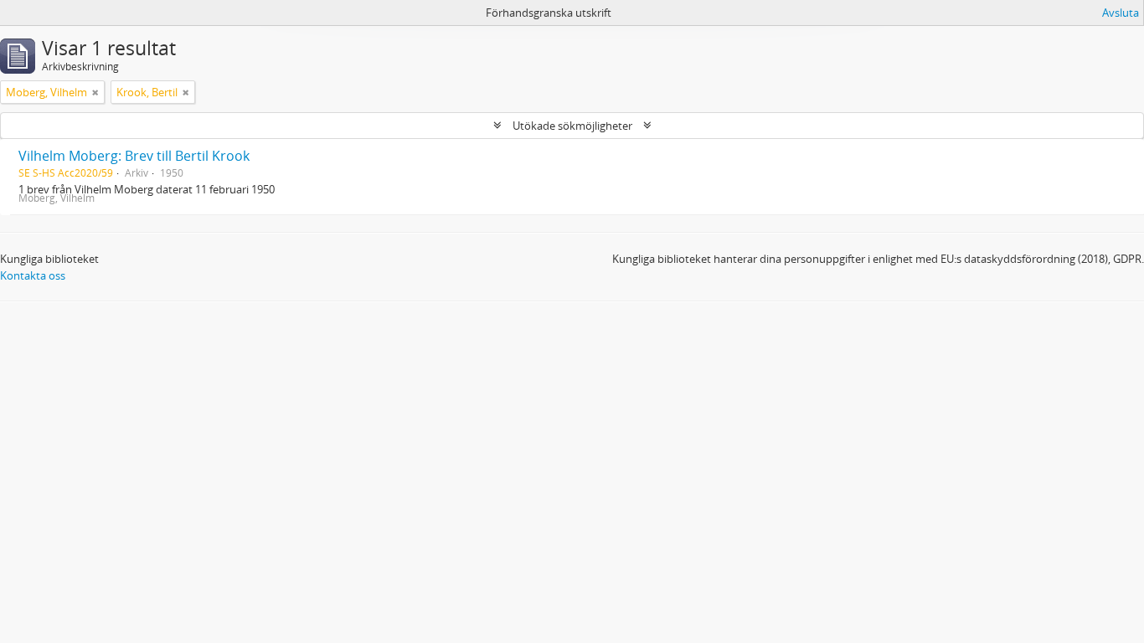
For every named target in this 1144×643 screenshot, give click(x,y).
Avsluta (1120, 12)
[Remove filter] (95, 92)
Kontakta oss (32, 275)
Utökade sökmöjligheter (572, 125)
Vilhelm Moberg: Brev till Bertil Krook (134, 156)
